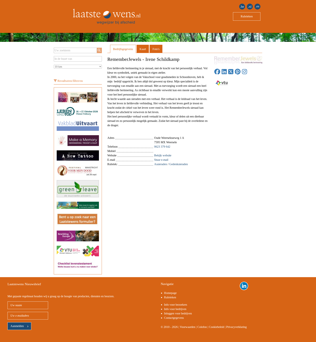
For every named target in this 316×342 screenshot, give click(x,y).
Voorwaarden (187, 326)
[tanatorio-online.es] (257, 7)
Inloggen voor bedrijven (178, 313)
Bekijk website (162, 155)
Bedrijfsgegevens (123, 49)
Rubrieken (247, 16)
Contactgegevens (174, 317)
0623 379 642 (162, 146)
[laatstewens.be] (242, 7)
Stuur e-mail (161, 159)
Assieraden (160, 164)
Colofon (202, 326)
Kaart (143, 49)
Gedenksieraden (178, 164)
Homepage (170, 292)
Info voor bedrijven (175, 309)
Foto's (156, 49)
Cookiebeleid (216, 326)
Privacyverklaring (236, 326)
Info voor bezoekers (175, 304)
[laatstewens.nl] (250, 7)
